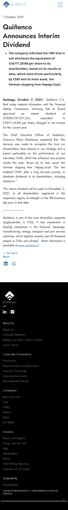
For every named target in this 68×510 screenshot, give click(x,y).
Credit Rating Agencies (16, 464)
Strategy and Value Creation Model (22, 340)
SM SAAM (9, 422)
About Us (8, 329)
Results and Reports (14, 438)
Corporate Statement (14, 334)
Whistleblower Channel (16, 381)
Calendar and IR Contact (16, 469)
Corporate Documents (15, 376)
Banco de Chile (11, 397)
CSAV (6, 407)
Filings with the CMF (14, 443)
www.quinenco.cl (28, 245)
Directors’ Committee (15, 371)
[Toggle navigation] (60, 5)
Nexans (7, 412)
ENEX (6, 417)
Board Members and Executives (21, 366)
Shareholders (10, 453)
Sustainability (10, 484)
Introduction (9, 360)
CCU (5, 402)
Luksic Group (10, 345)
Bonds (6, 458)
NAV (5, 448)
